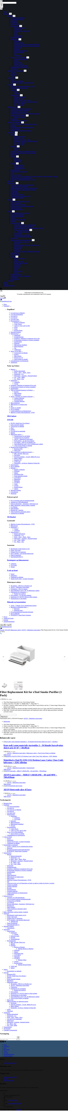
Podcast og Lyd (18, 357)
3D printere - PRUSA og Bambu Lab (21, 984)
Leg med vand (15, 319)
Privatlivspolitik (8, 1056)
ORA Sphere (11, 416)
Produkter (6, 306)
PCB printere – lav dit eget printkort (24, 441)
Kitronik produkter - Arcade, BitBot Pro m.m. (23, 1004)
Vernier (16, 384)
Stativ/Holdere (15, 508)
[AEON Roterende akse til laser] (13, 786)
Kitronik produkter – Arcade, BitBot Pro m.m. (27, 457)
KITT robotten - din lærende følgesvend (18, 920)
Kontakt (6, 620)
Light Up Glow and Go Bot (22, 325)
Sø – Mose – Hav (19, 379)
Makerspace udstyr (16, 434)
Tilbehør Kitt (14, 921)
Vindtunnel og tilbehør (17, 577)
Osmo (16, 329)
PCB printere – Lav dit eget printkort (21, 595)
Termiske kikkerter (19, 401)
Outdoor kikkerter (19, 398)
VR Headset (11, 517)
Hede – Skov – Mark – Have (22, 372)
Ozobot (16, 485)
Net (15, 348)
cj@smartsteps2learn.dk (14, 1103)
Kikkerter (16, 343)
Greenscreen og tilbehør (21, 353)
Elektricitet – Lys (19, 374)
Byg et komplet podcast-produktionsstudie (22, 500)
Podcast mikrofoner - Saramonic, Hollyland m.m (20, 904)
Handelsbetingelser (9, 1054)
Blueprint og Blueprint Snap (18, 607)
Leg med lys (14, 316)
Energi (12, 574)
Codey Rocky (18, 324)
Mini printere (17, 356)
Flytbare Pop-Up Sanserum (18, 552)
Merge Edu (17, 450)
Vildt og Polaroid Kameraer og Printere (21, 390)
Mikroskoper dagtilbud (20, 345)
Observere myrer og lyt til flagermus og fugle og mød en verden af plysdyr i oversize (30, 883)
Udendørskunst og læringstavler (19, 361)
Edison (16, 473)
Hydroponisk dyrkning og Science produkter (26, 340)
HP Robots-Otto (18, 474)
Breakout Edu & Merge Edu (18, 447)
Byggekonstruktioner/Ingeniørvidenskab (22, 612)
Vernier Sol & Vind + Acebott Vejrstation (22, 579)
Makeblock (17, 479)
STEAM (10, 420)
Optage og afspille (16, 407)
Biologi (13, 369)
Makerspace (10, 1020)
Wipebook (13, 493)
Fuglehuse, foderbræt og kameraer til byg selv (27, 338)
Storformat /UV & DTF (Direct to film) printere (24, 597)
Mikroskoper (14, 526)
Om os (5, 617)
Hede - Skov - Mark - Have (18, 859)
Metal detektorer (18, 346)
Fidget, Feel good (15, 550)
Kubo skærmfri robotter (17, 425)
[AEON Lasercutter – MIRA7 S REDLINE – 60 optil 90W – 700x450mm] (25, 771)
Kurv (5, 1048)
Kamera (16, 354)
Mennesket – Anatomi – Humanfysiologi (25, 376)
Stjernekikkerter (18, 399)
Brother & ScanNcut (20, 594)
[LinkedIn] (1, 1041)
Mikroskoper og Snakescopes (19, 404)
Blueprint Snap (18, 610)
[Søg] (18, 1038)
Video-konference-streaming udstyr (20, 512)
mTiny (16, 327)
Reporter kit (10, 905)
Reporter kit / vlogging (17, 510)
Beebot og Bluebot (19, 322)
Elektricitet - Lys (15, 857)
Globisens (17, 382)
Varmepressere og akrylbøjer (22, 436)
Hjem (5, 304)
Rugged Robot (18, 330)
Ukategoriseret (30, 768)
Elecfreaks (17, 455)
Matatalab (17, 481)
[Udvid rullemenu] (10, 306)
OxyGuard (14, 565)
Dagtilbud (6, 805)
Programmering (15, 321)
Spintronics (14, 575)
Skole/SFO (7, 929)
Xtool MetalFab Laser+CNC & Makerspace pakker (28, 444)
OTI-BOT (17, 482)
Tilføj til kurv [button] (7, 754)
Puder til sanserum (16, 555)
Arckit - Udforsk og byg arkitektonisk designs (20, 846)
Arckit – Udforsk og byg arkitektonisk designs (23, 605)
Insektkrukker (18, 341)
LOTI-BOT (17, 477)
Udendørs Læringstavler (10, 1030)
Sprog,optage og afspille (21, 359)
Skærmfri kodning (16, 332)
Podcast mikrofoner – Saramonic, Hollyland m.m (24, 504)
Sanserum (6, 913)
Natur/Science (15, 333)
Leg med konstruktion (17, 314)
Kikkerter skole (15, 936)
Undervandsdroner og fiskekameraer (21, 411)
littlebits (13, 433)
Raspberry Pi (17, 460)
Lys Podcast (14, 507)
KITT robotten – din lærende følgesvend (22, 553)
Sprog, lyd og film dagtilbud (15, 832)
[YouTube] (3, 1041)
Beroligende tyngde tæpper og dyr (20, 549)
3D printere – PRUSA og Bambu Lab (24, 442)
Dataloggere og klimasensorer (18, 560)
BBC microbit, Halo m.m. (21, 453)
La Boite (18, 1109)
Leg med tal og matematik (18, 431)
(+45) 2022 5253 (12, 1100)
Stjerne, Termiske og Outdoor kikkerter (21, 396)
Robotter (13, 468)
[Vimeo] (5, 1041)
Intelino (13, 429)
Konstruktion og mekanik (11, 845)
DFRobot (16, 471)
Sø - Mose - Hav (15, 862)
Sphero (16, 489)
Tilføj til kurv (4, 716)
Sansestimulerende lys (17, 557)
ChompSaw (14, 987)
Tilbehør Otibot (22, 960)
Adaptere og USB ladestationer (19, 502)
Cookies (6, 1079)
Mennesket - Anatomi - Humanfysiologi (22, 861)
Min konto (6, 1049)
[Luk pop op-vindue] (1, 291)
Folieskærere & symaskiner (21, 437)
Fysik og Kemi (12, 570)
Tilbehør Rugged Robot (24, 964)
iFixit (12, 428)
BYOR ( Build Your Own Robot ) (20, 423)
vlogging (9, 910)
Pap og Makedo (15, 466)
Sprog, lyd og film (16, 351)
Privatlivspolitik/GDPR (10, 1077)
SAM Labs (17, 461)
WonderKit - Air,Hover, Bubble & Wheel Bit (23, 1008)
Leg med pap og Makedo (18, 313)
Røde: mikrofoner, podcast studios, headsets (23, 505)
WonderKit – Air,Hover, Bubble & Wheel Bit (26, 463)
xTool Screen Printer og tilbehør (23, 445)
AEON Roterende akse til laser (18, 789)
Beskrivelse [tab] (7, 721)
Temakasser (14, 362)
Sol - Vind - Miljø (16, 864)
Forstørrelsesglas (18, 337)
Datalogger (17, 335)
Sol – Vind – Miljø (19, 377)
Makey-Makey (18, 458)
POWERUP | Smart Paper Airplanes (21, 615)
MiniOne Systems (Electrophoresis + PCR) (23, 412)
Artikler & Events (8, 618)
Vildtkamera (17, 349)
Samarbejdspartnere (9, 621)
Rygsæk (13, 825)
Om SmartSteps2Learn (10, 1063)
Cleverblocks (14, 492)
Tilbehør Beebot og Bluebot (25, 948)
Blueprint (16, 609)
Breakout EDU (18, 449)
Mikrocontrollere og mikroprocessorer (21, 452)
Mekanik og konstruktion (16, 602)
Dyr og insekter (15, 409)
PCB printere (14, 992)
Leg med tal (14, 317)
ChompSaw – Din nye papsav (19, 589)
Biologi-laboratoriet (19, 371)
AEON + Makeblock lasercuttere (23, 439)
